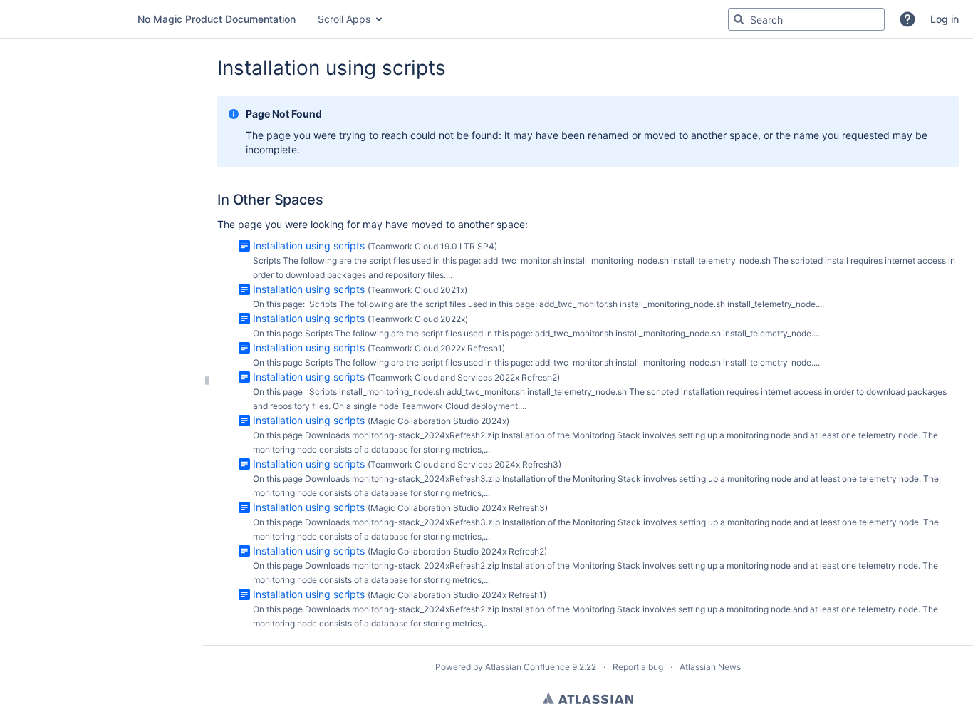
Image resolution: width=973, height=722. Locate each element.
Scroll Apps (344, 19)
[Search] (738, 19)
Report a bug (638, 666)
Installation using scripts (309, 245)
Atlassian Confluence (527, 666)
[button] (907, 19)
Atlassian (588, 698)
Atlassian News (710, 666)
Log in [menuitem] (944, 19)
